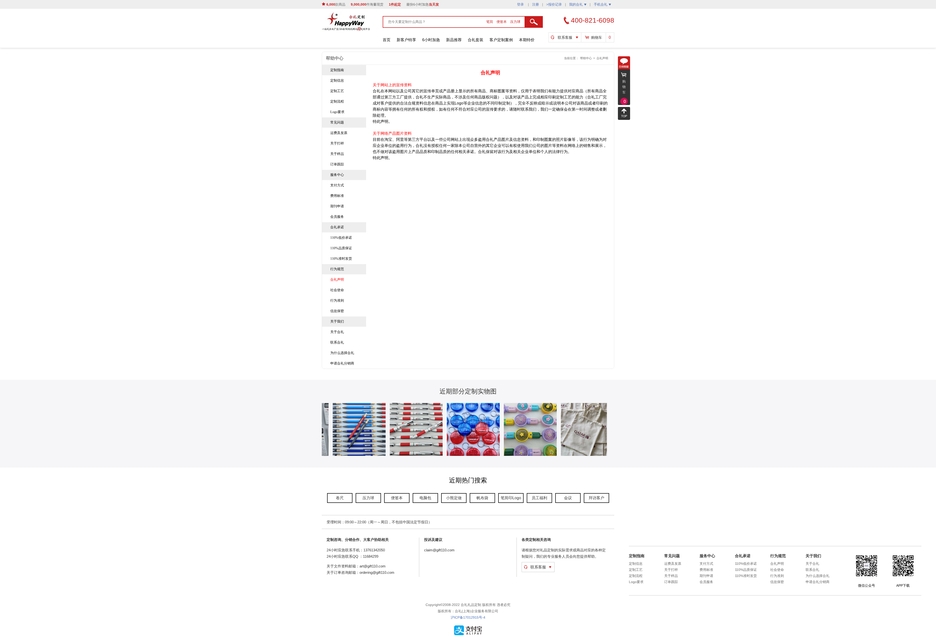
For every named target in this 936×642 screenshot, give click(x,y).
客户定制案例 (501, 40)
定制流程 (337, 101)
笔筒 (490, 22)
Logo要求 (337, 112)
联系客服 (565, 37)
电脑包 (425, 498)
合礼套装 (475, 40)
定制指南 (337, 70)
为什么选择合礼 (342, 353)
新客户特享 (406, 40)
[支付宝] (468, 634)
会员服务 (337, 217)
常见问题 (337, 122)
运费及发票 (338, 133)
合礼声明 (602, 58)
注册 (535, 4)
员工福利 (539, 498)
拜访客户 (596, 498)
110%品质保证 (341, 248)
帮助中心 (586, 58)
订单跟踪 (337, 164)
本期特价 (527, 40)
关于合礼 (337, 332)
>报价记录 (554, 4)
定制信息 (337, 80)
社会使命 (337, 290)
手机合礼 (600, 4)
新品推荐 (454, 40)
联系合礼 (337, 342)
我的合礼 (576, 4)
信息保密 (337, 311)
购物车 (596, 37)
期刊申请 (337, 206)
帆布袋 (482, 498)
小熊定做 (454, 498)
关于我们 (337, 321)
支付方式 (337, 185)
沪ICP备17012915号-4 (468, 617)
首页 (386, 40)
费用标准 (337, 196)
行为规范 (337, 269)
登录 (521, 4)
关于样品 (337, 154)
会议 (568, 498)
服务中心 (337, 175)
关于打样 (337, 143)
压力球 (515, 22)
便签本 (502, 22)
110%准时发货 (341, 258)
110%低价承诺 (341, 238)
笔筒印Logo (511, 498)
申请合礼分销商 (342, 363)
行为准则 (337, 300)
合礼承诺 (337, 227)
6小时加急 (431, 40)
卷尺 (340, 498)
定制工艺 (337, 91)
